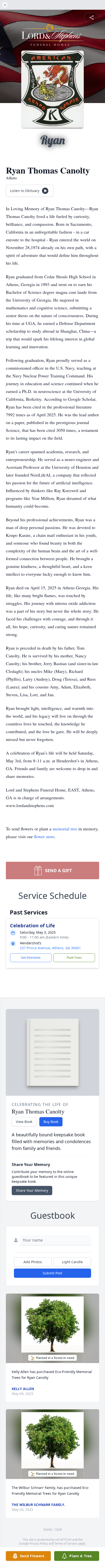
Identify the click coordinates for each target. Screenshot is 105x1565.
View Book (24, 1121)
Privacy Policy (39, 1543)
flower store (44, 836)
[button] (52, 1328)
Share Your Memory (32, 1190)
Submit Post (52, 1273)
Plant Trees (74, 958)
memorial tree (64, 829)
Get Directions (31, 958)
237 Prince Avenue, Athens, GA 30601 (50, 948)
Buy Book (50, 1121)
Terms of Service (65, 1543)
